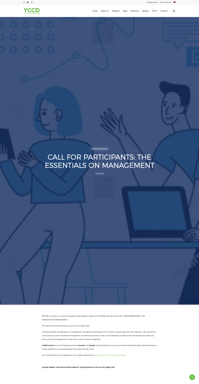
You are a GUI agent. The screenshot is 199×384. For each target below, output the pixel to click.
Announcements (99, 149)
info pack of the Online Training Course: (110, 355)
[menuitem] (174, 2)
